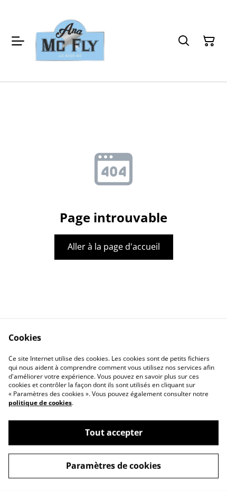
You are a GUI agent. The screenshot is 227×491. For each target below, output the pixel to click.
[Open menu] (18, 41)
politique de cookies (40, 402)
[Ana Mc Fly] (70, 40)
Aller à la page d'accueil (114, 246)
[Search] (183, 41)
